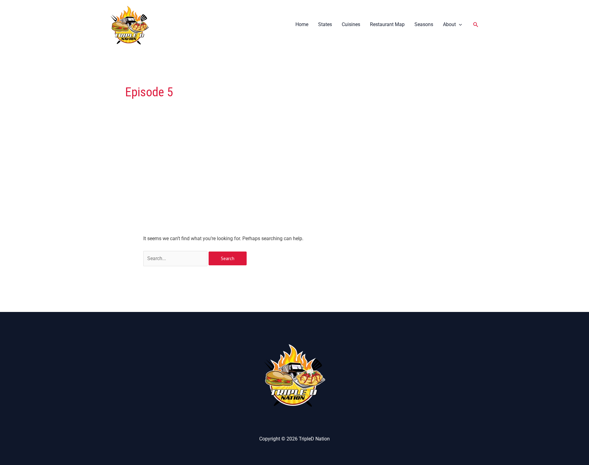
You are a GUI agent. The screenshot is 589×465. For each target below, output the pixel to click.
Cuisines (351, 24)
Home (301, 24)
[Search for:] (176, 258)
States (325, 24)
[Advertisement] (294, 189)
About (449, 24)
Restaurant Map (387, 24)
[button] (459, 24)
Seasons (423, 24)
